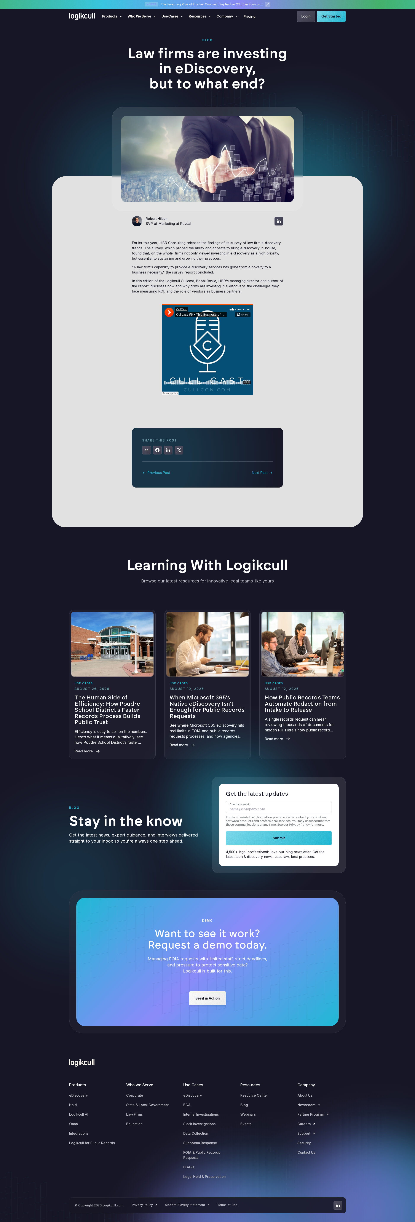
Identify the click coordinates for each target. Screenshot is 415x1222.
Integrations (78, 1133)
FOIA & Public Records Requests (201, 1155)
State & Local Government (147, 1105)
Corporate (134, 1095)
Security (304, 1143)
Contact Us (306, 1152)
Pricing (249, 16)
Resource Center (254, 1095)
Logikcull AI (78, 1114)
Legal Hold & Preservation (204, 1176)
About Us (304, 1095)
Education (134, 1124)
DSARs (188, 1167)
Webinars (248, 1114)
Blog (244, 1105)
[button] (112, 16)
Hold (73, 1105)
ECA (187, 1105)
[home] (82, 16)
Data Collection (195, 1133)
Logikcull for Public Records (92, 1143)
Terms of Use (227, 1205)
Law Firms (134, 1114)
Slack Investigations (199, 1124)
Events (245, 1124)
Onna (73, 1124)
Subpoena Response (200, 1143)
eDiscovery (78, 1095)
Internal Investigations (201, 1114)
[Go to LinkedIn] (338, 1205)
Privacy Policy (299, 825)
